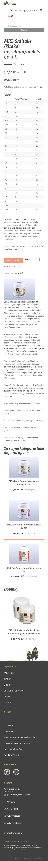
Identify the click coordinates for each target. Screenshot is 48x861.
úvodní (17, 858)
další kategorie (11, 755)
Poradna (8, 703)
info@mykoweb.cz (14, 833)
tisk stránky (38, 858)
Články (7, 679)
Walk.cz (26, 841)
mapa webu (27, 858)
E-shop (7, 685)
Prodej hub (9, 732)
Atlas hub (9, 673)
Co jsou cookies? (19, 850)
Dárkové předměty (13, 749)
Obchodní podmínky (13, 691)
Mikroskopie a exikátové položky (20, 737)
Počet (27, 259)
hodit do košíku (13, 260)
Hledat (24, 30)
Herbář (7, 697)
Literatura (9, 726)
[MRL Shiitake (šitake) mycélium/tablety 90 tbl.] (19, 289)
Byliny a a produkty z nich (17, 743)
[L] (10, 10)
